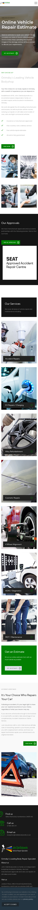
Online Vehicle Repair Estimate (19, 25)
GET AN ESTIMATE (9, 53)
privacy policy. (28, 899)
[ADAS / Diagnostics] (19, 554)
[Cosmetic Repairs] (19, 461)
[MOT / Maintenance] (19, 600)
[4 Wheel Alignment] (19, 507)
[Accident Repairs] (19, 322)
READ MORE (7, 146)
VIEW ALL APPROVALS (10, 242)
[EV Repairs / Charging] (19, 368)
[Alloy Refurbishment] (19, 415)
